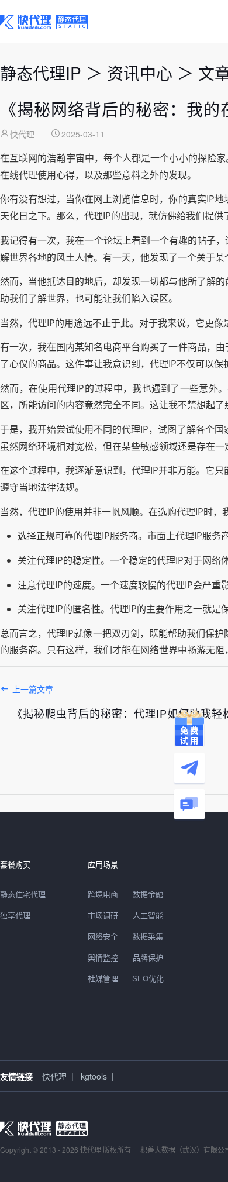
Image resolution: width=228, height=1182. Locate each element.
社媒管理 (103, 978)
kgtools (94, 1076)
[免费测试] (189, 728)
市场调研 (103, 915)
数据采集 (148, 936)
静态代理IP (40, 72)
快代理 (54, 1076)
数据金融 (148, 894)
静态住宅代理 (23, 894)
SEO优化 (148, 978)
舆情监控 (103, 957)
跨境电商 (103, 894)
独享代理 (15, 915)
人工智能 (148, 915)
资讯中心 (139, 72)
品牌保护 (148, 957)
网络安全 (103, 936)
